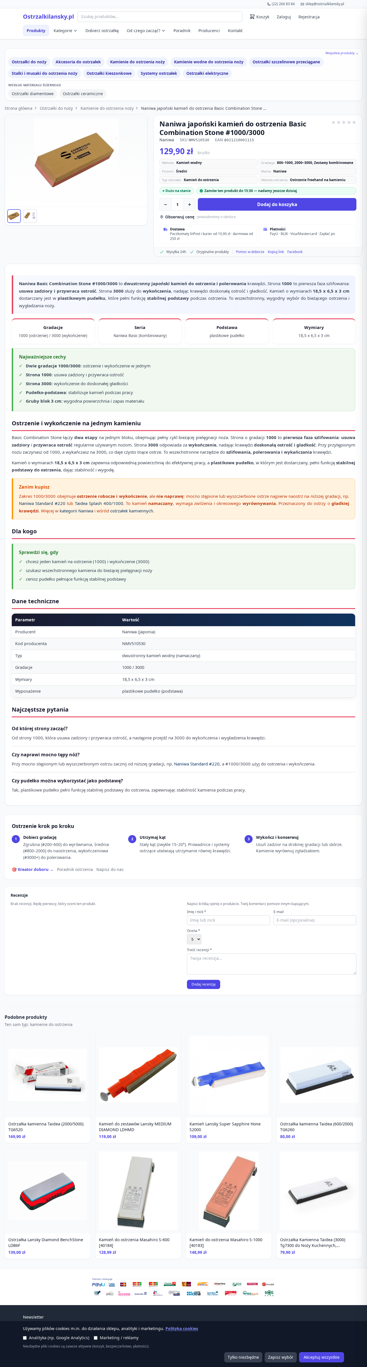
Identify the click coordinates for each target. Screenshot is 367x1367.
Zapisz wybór (280, 1357)
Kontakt (235, 30)
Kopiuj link (276, 252)
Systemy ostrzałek (159, 73)
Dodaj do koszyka (277, 204)
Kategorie (63, 30)
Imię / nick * (196, 912)
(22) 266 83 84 (283, 3)
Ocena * (193, 931)
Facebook (294, 252)
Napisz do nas (110, 869)
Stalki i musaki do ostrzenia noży (44, 73)
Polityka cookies (181, 1328)
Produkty (36, 30)
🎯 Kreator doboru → (33, 869)
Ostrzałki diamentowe (33, 93)
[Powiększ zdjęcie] (76, 160)
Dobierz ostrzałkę (102, 30)
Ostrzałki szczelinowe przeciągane (286, 61)
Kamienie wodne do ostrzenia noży (208, 61)
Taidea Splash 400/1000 (99, 503)
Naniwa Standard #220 (42, 503)
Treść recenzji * (199, 950)
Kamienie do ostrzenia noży (137, 61)
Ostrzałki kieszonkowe (109, 73)
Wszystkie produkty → (342, 53)
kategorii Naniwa (76, 511)
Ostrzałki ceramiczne (83, 93)
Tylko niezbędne (243, 1357)
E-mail (279, 912)
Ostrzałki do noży (29, 61)
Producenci (209, 30)
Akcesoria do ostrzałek (78, 61)
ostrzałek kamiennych (131, 511)
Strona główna (18, 108)
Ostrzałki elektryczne (207, 73)
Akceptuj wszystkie (321, 1357)
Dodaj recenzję (204, 984)
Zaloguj (284, 16)
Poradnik (181, 30)
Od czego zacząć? (143, 30)
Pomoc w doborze (250, 252)
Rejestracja (309, 16)
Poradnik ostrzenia (75, 869)
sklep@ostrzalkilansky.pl (324, 3)
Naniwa (166, 139)
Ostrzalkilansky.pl (48, 16)
